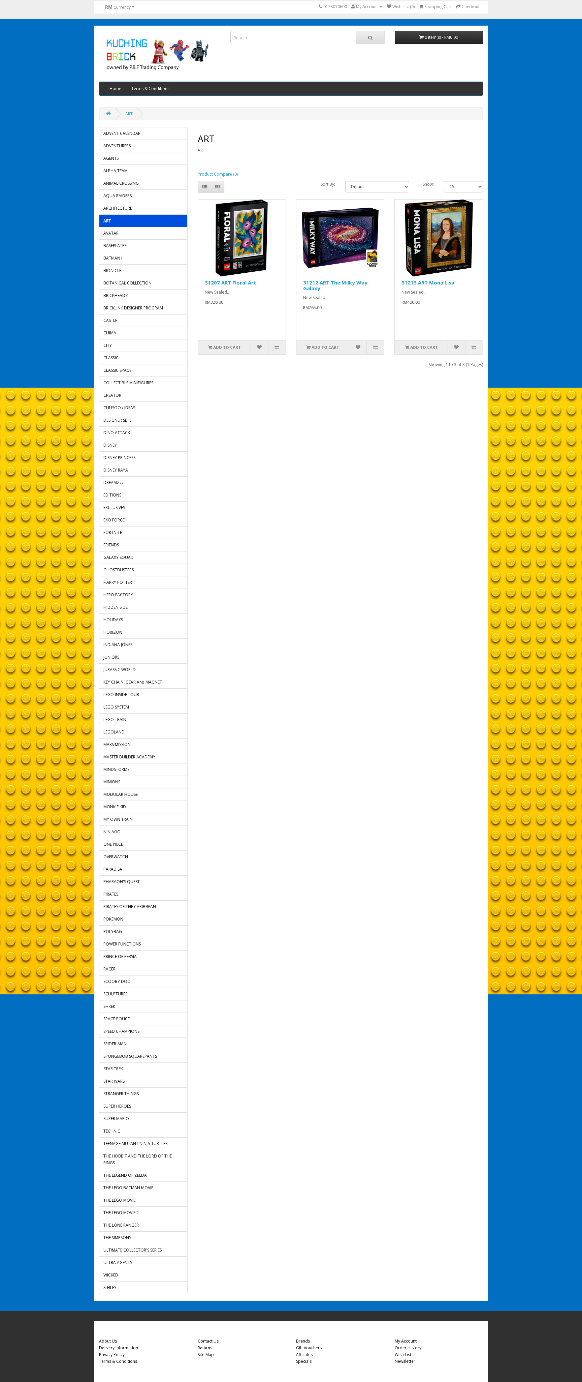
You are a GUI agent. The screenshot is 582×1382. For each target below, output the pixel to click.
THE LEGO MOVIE (119, 1200)
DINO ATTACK (116, 432)
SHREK (109, 1006)
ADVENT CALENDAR (121, 133)
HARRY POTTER (117, 582)
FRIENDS (111, 545)
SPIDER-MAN (115, 1044)
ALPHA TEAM (115, 171)
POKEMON (113, 919)
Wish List (403, 1354)
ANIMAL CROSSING (121, 183)
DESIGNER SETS (117, 420)
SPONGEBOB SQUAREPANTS (130, 1056)
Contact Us (208, 1341)
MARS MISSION (117, 744)
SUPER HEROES (117, 1106)
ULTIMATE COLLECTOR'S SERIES (132, 1250)
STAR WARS (114, 1081)
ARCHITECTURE (117, 208)
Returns (205, 1348)
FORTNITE (112, 532)
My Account (406, 1341)
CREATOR (112, 395)
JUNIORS (111, 657)
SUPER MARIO (116, 1118)
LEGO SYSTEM (116, 707)
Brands (303, 1341)
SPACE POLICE (116, 1019)
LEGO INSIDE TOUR (121, 694)
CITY (107, 345)
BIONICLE (112, 270)
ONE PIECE (113, 844)
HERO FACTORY (118, 595)
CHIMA (109, 333)
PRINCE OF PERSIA (120, 956)
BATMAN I (112, 258)
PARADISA (112, 869)
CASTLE (110, 320)
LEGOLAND (114, 732)
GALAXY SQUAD (118, 557)
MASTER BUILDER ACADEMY (129, 757)
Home (115, 88)
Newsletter (405, 1361)
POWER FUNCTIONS (122, 944)
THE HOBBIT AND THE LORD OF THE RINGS (137, 1159)
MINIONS (111, 782)
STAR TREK (113, 1069)
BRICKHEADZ (115, 295)
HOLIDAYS (113, 620)
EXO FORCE (114, 520)
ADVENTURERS (117, 146)
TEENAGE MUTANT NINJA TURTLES (135, 1143)
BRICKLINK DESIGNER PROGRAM (133, 308)
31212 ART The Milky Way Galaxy (335, 285)
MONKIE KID (114, 807)
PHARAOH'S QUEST (121, 881)
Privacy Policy (112, 1354)
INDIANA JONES (117, 645)
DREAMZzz (113, 482)
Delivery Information (118, 1348)
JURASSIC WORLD (119, 669)
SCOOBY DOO (117, 981)
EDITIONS (112, 495)
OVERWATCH (115, 857)
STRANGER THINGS (121, 1093)
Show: (428, 184)
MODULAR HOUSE (120, 794)
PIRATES (110, 894)
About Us (108, 1341)
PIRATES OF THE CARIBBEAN (129, 906)
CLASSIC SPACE (117, 370)
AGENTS (111, 158)
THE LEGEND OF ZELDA (125, 1175)
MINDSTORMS (116, 769)
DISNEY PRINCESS (119, 457)
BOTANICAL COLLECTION (127, 283)
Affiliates (304, 1354)
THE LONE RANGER (121, 1225)
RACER (109, 969)
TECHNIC (111, 1131)
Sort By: (328, 184)
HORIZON (112, 632)
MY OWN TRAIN (118, 819)
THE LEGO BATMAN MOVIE (128, 1188)
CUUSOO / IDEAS (119, 408)
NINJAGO (112, 832)
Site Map (206, 1354)
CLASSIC (111, 358)
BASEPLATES (114, 245)
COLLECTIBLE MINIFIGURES (128, 383)
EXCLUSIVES (114, 507)
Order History (408, 1348)
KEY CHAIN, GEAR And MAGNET (132, 682)
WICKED (110, 1275)
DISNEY (110, 445)
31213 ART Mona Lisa (427, 282)
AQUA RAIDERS (117, 196)
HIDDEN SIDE (115, 607)
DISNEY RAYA (115, 470)
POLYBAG (112, 931)
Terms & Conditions (150, 88)
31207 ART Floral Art (230, 282)
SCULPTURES (115, 994)
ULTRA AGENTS (117, 1262)
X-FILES (109, 1287)
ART (129, 114)
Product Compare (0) (218, 174)
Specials (304, 1361)
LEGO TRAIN (114, 719)
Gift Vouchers (309, 1348)
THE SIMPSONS (117, 1237)
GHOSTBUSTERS (118, 570)
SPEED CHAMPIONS (121, 1031)
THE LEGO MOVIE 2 (121, 1212)
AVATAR (111, 233)
